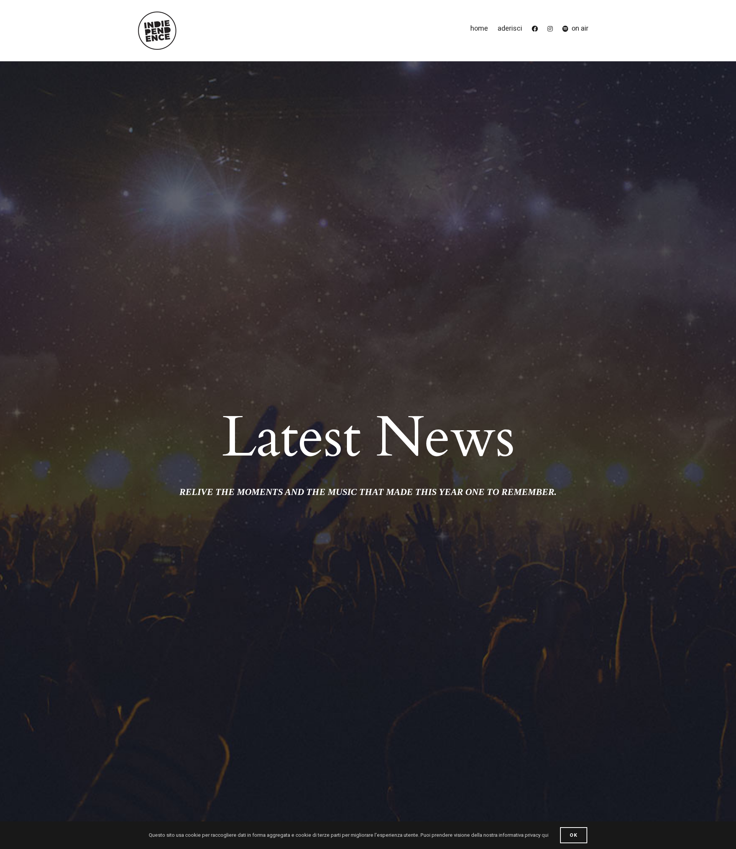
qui (545, 835)
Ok (574, 835)
